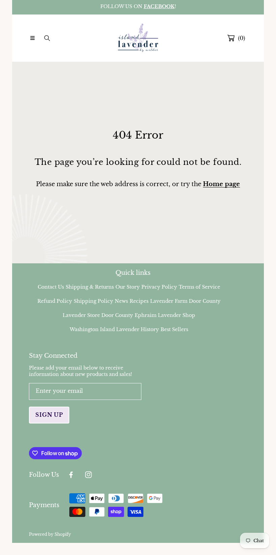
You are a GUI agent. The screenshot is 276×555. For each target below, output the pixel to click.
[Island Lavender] (138, 38)
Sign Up (49, 414)
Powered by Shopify (50, 534)
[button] (32, 38)
